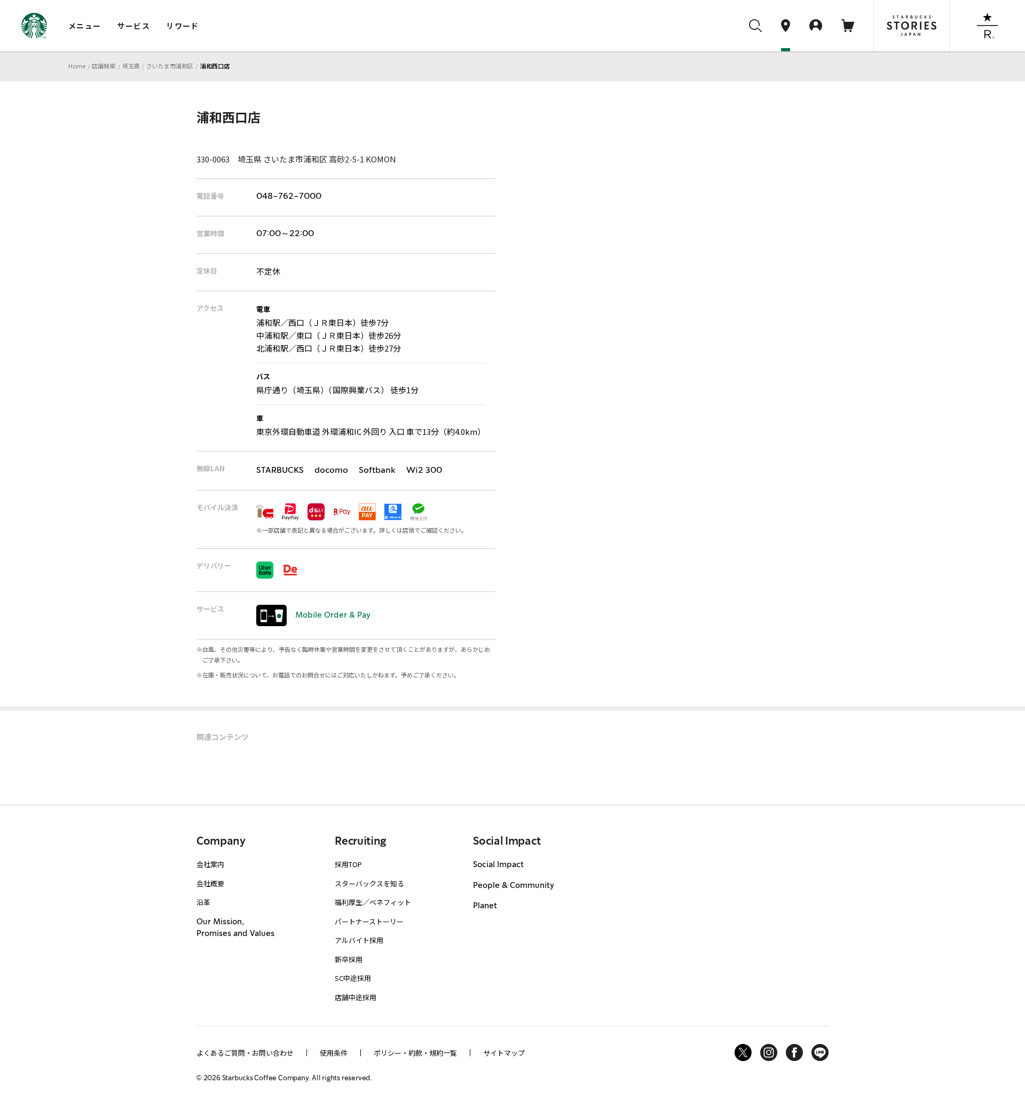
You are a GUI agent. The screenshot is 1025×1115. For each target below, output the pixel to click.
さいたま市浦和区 (169, 65)
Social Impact (498, 865)
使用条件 (334, 1053)
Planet (485, 906)
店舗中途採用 (355, 997)
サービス (134, 25)
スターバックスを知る (369, 883)
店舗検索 (103, 65)
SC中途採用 (353, 978)
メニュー (84, 25)
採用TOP (348, 864)
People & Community (513, 886)
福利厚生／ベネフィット (373, 902)
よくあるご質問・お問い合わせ (245, 1053)
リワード (182, 25)
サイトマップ (504, 1053)
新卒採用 (348, 959)
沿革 (203, 902)
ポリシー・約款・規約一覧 (415, 1053)
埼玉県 (131, 65)
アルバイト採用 (359, 940)
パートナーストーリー (369, 921)
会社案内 (210, 864)
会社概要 (210, 883)
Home (76, 65)
